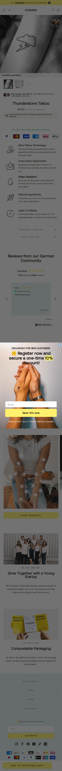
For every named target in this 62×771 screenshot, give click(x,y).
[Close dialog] (59, 345)
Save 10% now (31, 413)
